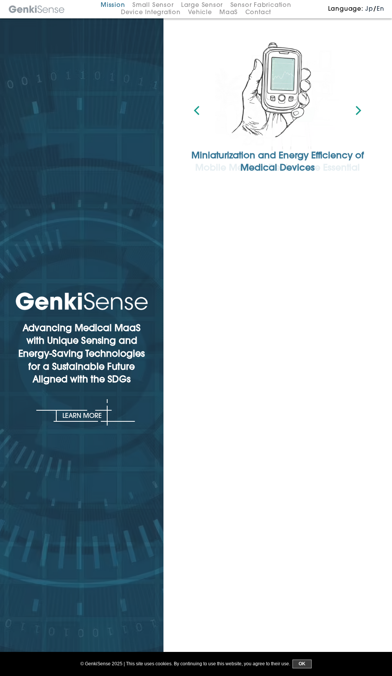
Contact (258, 13)
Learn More (82, 416)
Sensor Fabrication (260, 5)
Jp (369, 9)
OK (302, 663)
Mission (113, 5)
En (380, 9)
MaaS (228, 13)
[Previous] (197, 110)
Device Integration (151, 13)
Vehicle (200, 13)
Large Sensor (202, 5)
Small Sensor (152, 5)
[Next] (357, 110)
